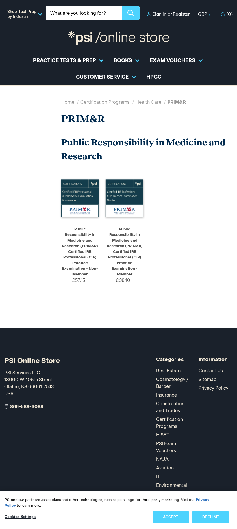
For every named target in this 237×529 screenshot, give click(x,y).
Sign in (159, 14)
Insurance (166, 395)
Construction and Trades (170, 407)
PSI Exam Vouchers (166, 447)
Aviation (165, 468)
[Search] (131, 13)
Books (123, 60)
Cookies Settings (20, 517)
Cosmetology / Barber (172, 383)
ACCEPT (171, 517)
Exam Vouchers (172, 60)
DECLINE (210, 517)
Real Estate (168, 370)
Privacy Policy (213, 388)
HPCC (153, 77)
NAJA (162, 459)
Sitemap (207, 379)
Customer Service (102, 77)
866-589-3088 (26, 406)
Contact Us (211, 370)
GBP (203, 14)
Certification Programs (169, 423)
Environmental (171, 485)
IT (158, 476)
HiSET (162, 435)
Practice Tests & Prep (64, 60)
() (230, 14)
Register (181, 14)
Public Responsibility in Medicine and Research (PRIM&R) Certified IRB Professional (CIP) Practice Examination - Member (125, 251)
